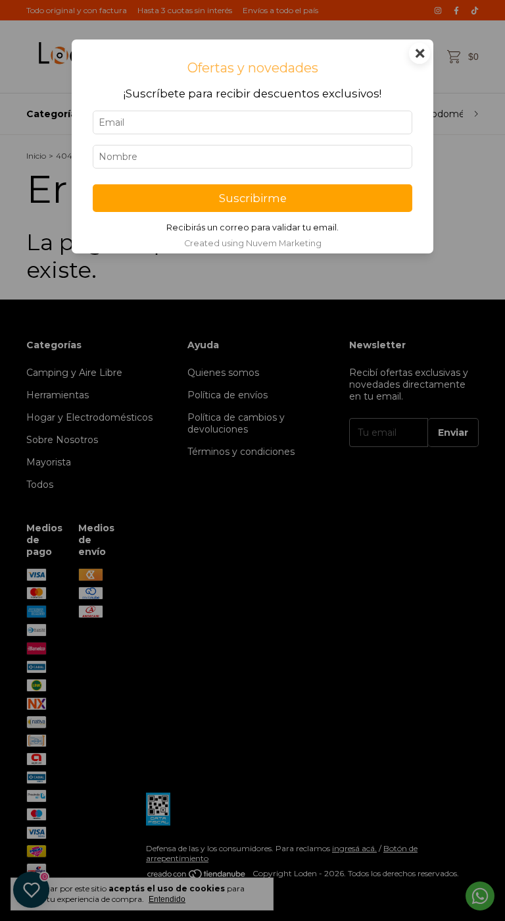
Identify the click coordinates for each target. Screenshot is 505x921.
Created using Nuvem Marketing (253, 243)
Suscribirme (253, 198)
